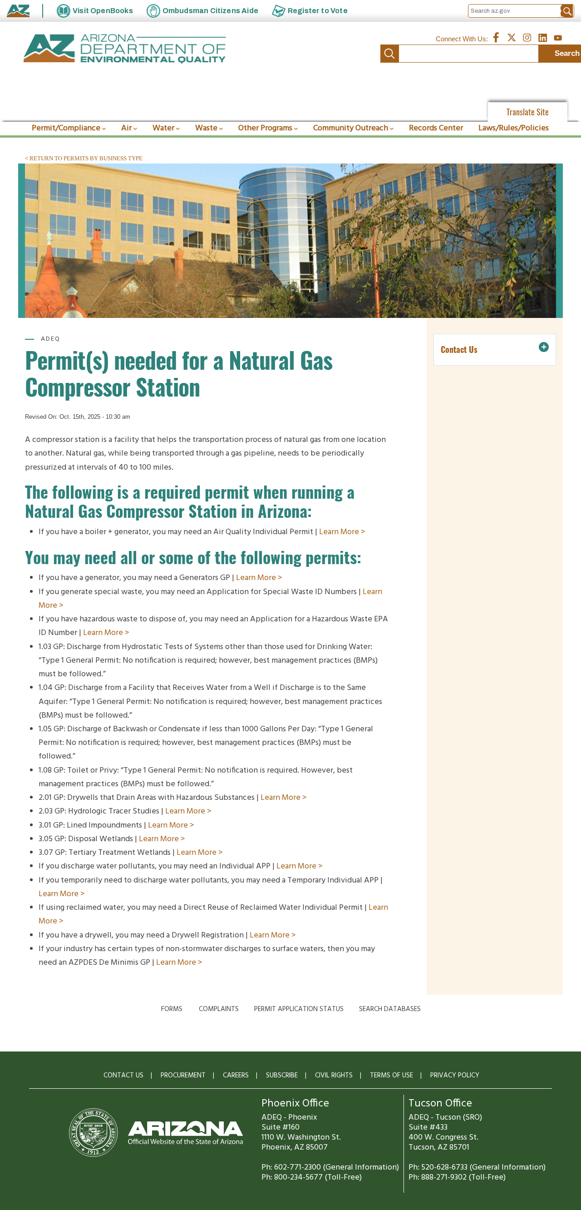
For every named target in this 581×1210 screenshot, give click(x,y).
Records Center (436, 128)
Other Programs (265, 128)
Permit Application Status (299, 1009)
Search (389, 54)
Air (126, 128)
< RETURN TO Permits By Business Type (84, 158)
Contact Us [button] (459, 349)
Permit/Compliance (66, 128)
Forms (171, 1009)
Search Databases (390, 1009)
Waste (206, 128)
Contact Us (123, 1075)
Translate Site (528, 112)
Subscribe (282, 1075)
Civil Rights (334, 1075)
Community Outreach (350, 128)
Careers (236, 1075)
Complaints (219, 1009)
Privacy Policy (454, 1075)
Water (163, 128)
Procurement (183, 1075)
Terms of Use (391, 1075)
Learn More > (342, 532)
